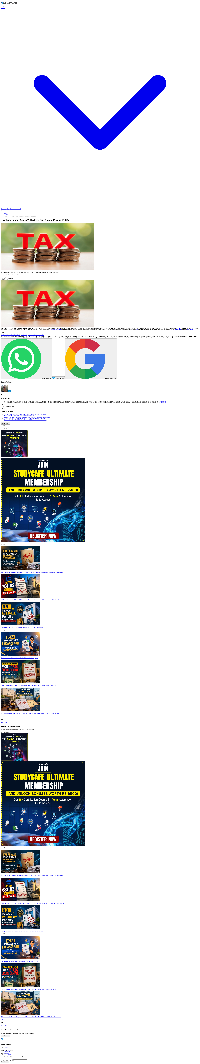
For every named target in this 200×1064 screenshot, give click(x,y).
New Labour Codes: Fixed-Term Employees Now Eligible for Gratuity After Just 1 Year (22, 335)
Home (2, 6)
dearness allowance (56, 329)
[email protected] (163, 401)
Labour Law (4, 722)
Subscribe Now (4, 1062)
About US (6, 1047)
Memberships (4, 209)
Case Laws (13, 209)
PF (137, 329)
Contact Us (18, 209)
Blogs (8, 209)
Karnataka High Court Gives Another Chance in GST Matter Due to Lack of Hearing (25, 414)
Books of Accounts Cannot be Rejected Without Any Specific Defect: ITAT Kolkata (24, 418)
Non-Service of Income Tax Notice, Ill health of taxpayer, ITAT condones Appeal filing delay (27, 417)
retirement (190, 329)
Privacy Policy (7, 1048)
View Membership (5, 732)
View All (3, 716)
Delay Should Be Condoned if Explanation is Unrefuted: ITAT (19, 415)
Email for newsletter (7, 1060)
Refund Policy (7, 1054)
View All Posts (4, 423)
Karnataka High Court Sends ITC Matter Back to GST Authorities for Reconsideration (25, 420)
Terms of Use (7, 1051)
